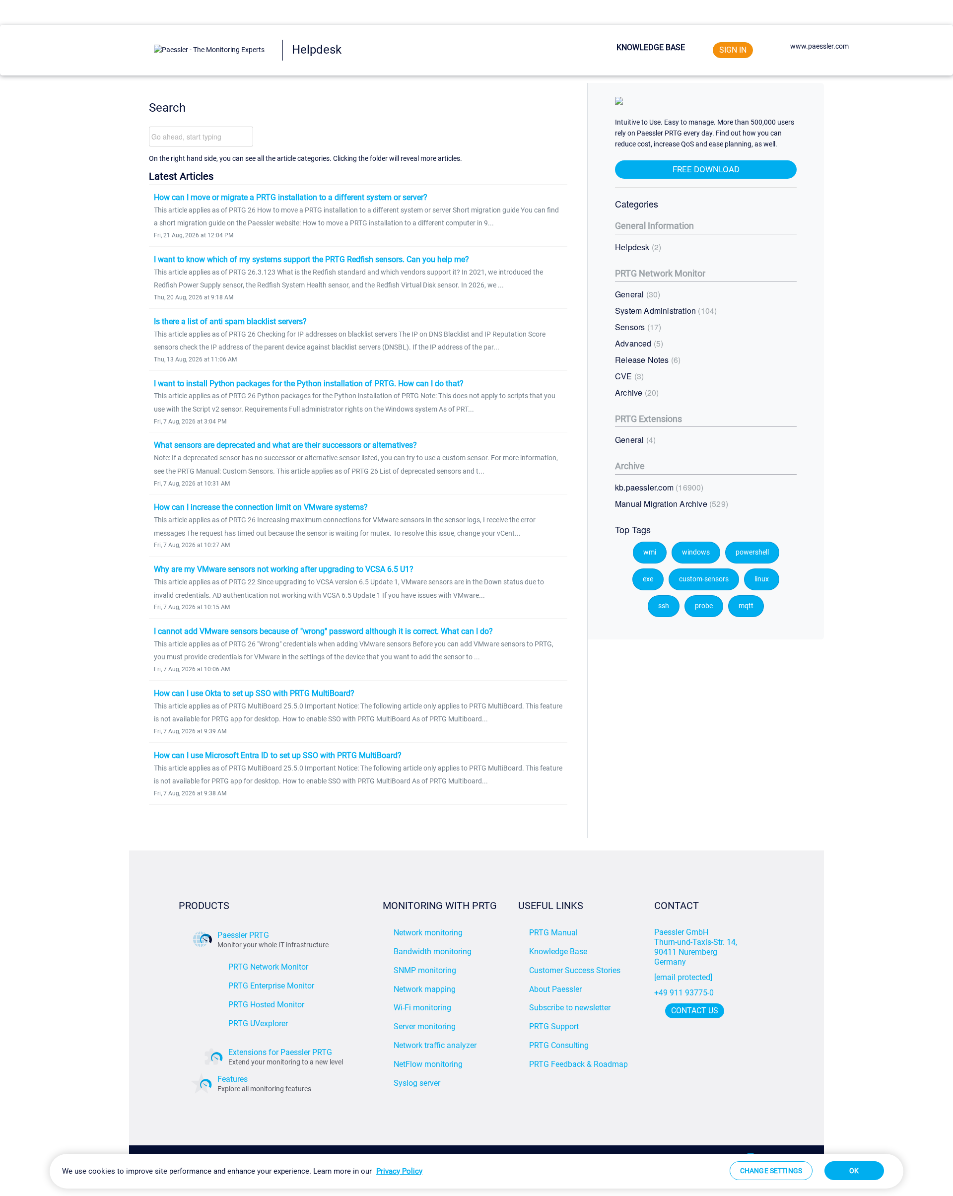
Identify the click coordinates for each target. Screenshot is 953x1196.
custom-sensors (704, 579)
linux (761, 579)
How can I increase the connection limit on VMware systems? (261, 507)
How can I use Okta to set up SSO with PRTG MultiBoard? (254, 693)
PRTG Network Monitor (660, 273)
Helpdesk (637, 247)
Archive (635, 392)
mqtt (746, 606)
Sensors (637, 327)
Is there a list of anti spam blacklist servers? (230, 321)
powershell (752, 552)
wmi (649, 552)
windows (696, 552)
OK (854, 1171)
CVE (628, 376)
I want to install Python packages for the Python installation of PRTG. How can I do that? (309, 383)
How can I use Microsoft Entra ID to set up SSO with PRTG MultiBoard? (278, 755)
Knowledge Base (650, 47)
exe (648, 579)
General (636, 294)
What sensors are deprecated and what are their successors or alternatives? (285, 445)
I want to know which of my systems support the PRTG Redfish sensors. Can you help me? (311, 259)
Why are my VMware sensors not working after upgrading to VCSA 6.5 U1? (283, 569)
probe (704, 606)
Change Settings (771, 1171)
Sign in (733, 50)
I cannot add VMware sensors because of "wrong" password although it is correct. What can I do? (323, 631)
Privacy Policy (399, 1171)
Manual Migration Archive (670, 503)
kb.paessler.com (658, 487)
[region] (476, 1171)
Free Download (706, 169)
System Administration (664, 310)
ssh (663, 606)
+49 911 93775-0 (684, 992)
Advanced (638, 343)
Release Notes (646, 359)
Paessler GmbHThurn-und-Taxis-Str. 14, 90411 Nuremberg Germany (696, 947)
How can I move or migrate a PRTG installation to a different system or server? (290, 197)
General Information (654, 225)
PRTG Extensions (648, 419)
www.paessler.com (819, 46)
